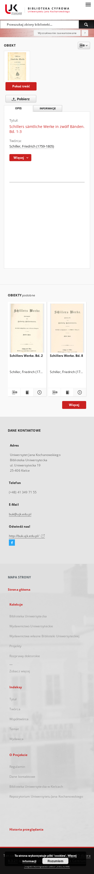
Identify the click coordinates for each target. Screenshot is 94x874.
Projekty (15, 646)
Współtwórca (18, 719)
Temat (14, 729)
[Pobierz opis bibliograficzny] (14, 392)
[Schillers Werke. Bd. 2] (27, 329)
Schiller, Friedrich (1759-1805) (31, 146)
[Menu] (88, 4)
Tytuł (13, 699)
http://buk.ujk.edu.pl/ (24, 536)
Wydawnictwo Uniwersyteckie (31, 626)
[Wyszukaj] (86, 24)
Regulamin (17, 766)
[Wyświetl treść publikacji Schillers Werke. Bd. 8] (67, 392)
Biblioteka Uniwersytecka (28, 616)
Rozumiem (55, 861)
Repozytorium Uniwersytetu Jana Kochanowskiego (46, 796)
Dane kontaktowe (22, 776)
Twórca (14, 709)
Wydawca (16, 739)
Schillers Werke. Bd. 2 (26, 355)
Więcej (74, 405)
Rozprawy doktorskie (24, 656)
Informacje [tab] (48, 108)
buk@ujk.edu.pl (20, 514)
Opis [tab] (18, 108)
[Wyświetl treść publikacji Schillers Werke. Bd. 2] (27, 392)
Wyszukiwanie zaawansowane (57, 33)
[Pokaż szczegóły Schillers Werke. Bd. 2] (39, 392)
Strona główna (19, 589)
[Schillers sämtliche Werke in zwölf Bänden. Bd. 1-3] (16, 66)
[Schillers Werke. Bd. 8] (67, 329)
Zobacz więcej (19, 671)
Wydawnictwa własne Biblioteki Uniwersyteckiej (44, 636)
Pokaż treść (21, 86)
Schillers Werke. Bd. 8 (66, 355)
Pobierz (23, 99)
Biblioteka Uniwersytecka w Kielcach (36, 786)
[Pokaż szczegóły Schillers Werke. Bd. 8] (79, 392)
